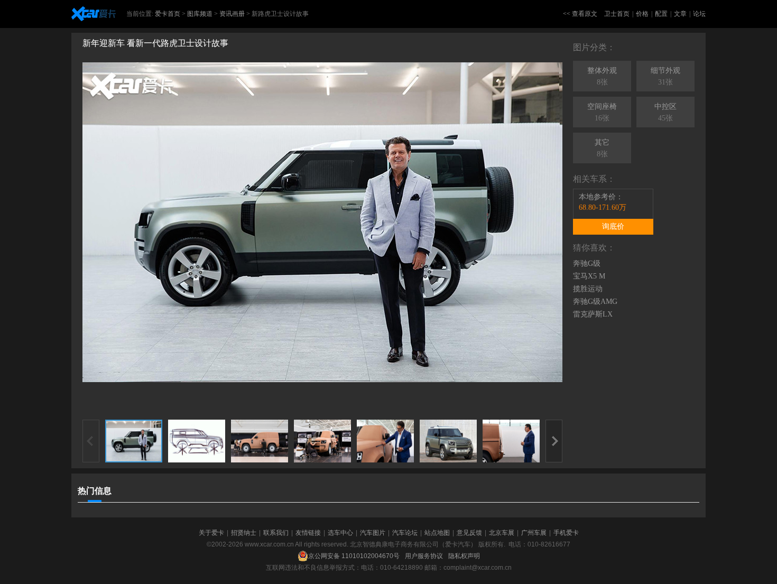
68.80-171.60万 (602, 207)
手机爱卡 (566, 532)
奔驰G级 (586, 263)
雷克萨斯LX (593, 314)
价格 (642, 13)
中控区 (665, 112)
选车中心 (340, 532)
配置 (661, 13)
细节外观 (665, 76)
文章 (680, 13)
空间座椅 (602, 112)
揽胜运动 (588, 289)
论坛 (699, 13)
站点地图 (437, 532)
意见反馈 (469, 532)
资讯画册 (232, 13)
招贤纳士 (243, 532)
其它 (602, 148)
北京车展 (501, 532)
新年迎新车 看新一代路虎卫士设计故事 (155, 43)
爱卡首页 (167, 13)
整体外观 (602, 76)
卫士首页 (617, 13)
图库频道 (200, 13)
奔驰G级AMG (595, 301)
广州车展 (534, 532)
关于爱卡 (211, 532)
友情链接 (308, 532)
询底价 (613, 226)
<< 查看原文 (580, 13)
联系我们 (276, 532)
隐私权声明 (464, 556)
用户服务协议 (424, 556)
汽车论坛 (405, 532)
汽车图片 (372, 532)
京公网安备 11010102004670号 (354, 556)
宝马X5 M (589, 276)
